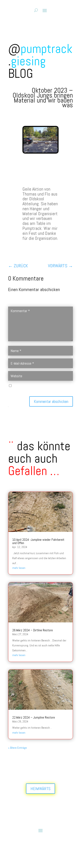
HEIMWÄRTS (40, 788)
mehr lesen (18, 568)
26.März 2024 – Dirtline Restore (32, 630)
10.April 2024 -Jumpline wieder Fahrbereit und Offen (38, 541)
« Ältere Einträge (17, 748)
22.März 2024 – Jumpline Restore (33, 717)
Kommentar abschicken (51, 401)
